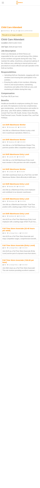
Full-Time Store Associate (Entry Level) (18, 245)
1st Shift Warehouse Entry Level (15, 154)
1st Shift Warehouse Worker (14, 125)
